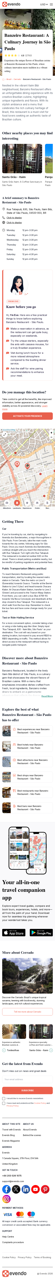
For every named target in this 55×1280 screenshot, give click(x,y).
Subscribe (27, 1090)
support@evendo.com (13, 1181)
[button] (27, 466)
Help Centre (8, 1236)
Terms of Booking (42, 1257)
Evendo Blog (8, 1135)
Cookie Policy (40, 1103)
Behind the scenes (32, 1135)
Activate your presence (27, 416)
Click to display (14, 217)
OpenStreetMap (9, 430)
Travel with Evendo (11, 1129)
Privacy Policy (13, 1106)
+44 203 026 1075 (12, 1175)
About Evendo (30, 1129)
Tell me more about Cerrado (27, 1011)
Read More (47, 696)
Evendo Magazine (11, 1141)
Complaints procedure (13, 1242)
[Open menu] (51, 4)
